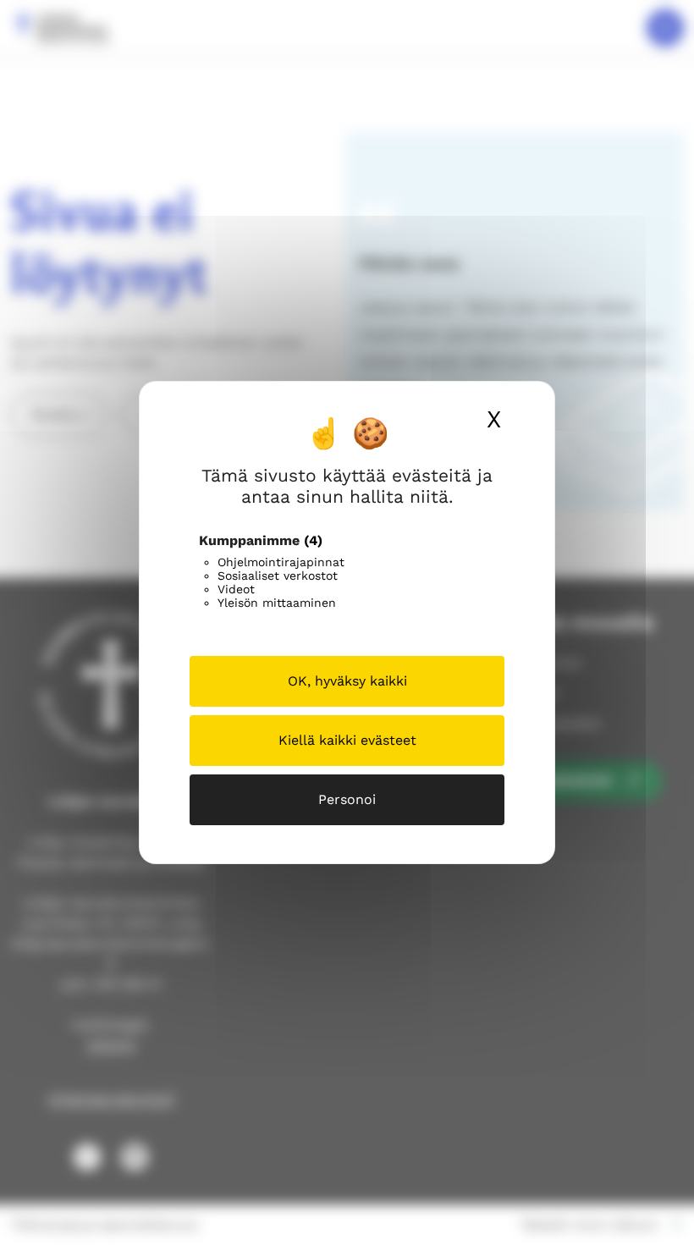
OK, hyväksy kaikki (347, 681)
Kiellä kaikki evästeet (347, 740)
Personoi (347, 799)
